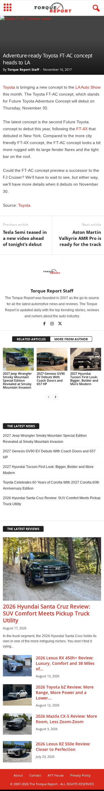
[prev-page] (48, 397)
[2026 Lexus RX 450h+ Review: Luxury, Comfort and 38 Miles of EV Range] (17, 666)
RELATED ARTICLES (31, 339)
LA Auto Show (88, 87)
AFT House (56, 775)
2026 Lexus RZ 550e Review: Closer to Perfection (63, 746)
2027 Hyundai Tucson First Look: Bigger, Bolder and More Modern (84, 378)
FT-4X (82, 128)
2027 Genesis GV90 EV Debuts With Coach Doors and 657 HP (51, 378)
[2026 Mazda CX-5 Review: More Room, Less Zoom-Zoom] (17, 724)
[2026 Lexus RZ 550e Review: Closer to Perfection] (17, 752)
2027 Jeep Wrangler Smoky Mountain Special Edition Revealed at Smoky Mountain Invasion (17, 380)
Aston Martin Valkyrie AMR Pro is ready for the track (80, 238)
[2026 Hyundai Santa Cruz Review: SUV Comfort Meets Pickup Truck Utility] (52, 568)
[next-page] (55, 397)
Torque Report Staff (23, 69)
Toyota (9, 87)
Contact (35, 775)
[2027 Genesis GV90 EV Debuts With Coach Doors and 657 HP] (52, 359)
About (18, 775)
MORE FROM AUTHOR (71, 339)
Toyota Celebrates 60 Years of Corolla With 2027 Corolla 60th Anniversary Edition (51, 485)
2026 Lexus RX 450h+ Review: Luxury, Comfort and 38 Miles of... (65, 663)
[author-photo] (52, 271)
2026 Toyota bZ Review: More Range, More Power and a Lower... (65, 692)
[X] (59, 324)
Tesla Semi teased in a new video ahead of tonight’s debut (25, 238)
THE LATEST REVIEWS (23, 529)
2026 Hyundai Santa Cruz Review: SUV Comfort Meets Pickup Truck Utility (52, 501)
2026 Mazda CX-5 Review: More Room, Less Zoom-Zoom (66, 718)
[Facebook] (45, 324)
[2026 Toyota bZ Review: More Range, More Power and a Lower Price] (17, 695)
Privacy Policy (80, 775)
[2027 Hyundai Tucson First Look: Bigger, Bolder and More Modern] (85, 359)
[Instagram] (52, 324)
